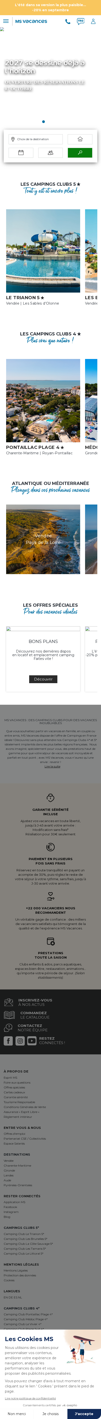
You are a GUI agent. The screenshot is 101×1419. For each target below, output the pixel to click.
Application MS (14, 1202)
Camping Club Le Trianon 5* (24, 1234)
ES (16, 1297)
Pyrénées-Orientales (18, 1185)
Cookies (9, 1280)
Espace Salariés (14, 1143)
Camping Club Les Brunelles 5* (25, 1239)
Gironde (9, 1170)
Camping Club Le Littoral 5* (23, 1253)
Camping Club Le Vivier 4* (22, 1324)
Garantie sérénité (16, 1097)
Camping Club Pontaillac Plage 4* (28, 1314)
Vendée (8, 1160)
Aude (7, 1180)
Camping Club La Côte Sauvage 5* (28, 1244)
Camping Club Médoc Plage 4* (26, 1319)
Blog (7, 1217)
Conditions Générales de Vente (25, 1107)
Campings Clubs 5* (21, 1228)
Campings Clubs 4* (21, 1308)
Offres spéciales (14, 1087)
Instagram (11, 1212)
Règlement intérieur (18, 1117)
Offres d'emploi (14, 1133)
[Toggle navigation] (6, 21)
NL (20, 1297)
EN (6, 1297)
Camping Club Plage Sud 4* (24, 1329)
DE (11, 1297)
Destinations (17, 1154)
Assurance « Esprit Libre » (21, 1112)
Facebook (10, 1207)
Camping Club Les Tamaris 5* (25, 1248)
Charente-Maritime (17, 1165)
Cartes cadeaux (14, 1092)
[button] (43, 122)
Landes (8, 1175)
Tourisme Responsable (19, 1102)
